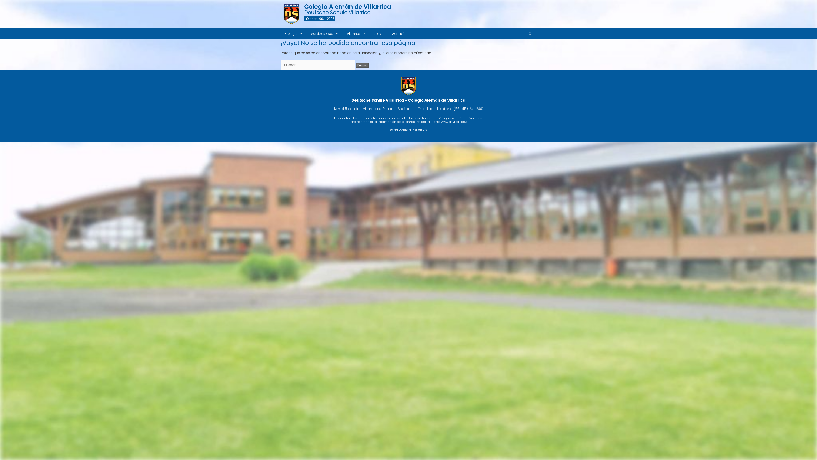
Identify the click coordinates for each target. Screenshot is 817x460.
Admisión (399, 33)
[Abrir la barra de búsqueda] (530, 33)
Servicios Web (322, 33)
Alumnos (354, 33)
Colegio (291, 33)
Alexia (379, 33)
